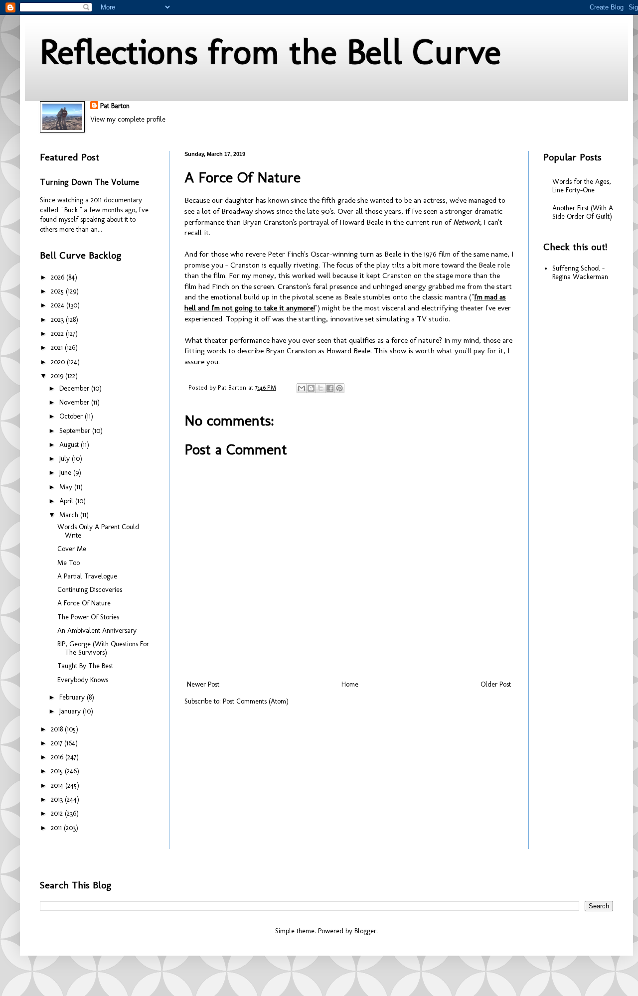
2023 (58, 319)
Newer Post (203, 684)
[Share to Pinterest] (339, 388)
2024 (58, 305)
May (66, 487)
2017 (57, 743)
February (73, 697)
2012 (58, 813)
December (75, 388)
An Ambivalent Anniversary (97, 630)
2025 (58, 291)
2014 (58, 785)
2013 (58, 799)
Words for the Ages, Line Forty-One (581, 185)
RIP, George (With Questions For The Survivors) (103, 648)
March (69, 515)
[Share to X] (320, 388)
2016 (58, 757)
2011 (57, 828)
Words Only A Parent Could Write (98, 531)
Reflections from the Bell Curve (270, 52)
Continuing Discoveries (89, 589)
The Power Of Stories (88, 617)
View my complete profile (127, 119)
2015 (58, 771)
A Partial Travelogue (87, 576)
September (75, 431)
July (65, 458)
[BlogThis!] (311, 388)
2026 (58, 277)
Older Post (495, 684)
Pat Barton (115, 106)
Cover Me (71, 549)
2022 (58, 333)
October (72, 416)
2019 (58, 376)
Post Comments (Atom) (256, 701)
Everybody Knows (82, 680)
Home (349, 684)
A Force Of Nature (84, 603)
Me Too (68, 563)
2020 (59, 362)
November (75, 402)
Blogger (365, 931)
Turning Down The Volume (89, 182)
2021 (58, 347)
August (70, 444)
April (67, 501)
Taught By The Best (85, 666)
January (71, 711)
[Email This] (302, 388)
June (66, 472)
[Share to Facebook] (330, 388)
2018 (58, 729)
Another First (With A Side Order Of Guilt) (582, 212)
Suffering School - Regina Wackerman (580, 272)
